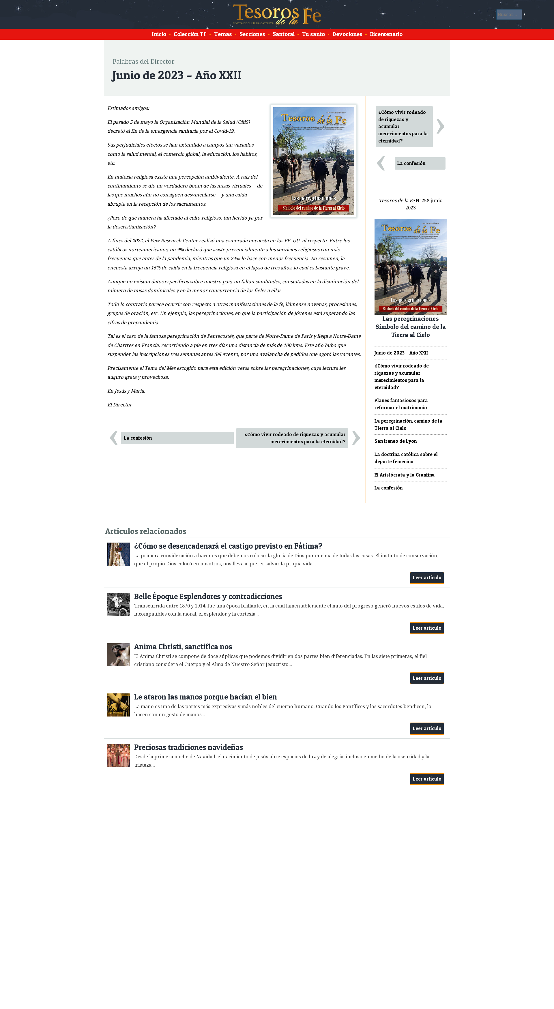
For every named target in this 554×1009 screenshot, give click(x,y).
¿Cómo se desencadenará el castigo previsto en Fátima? (228, 546)
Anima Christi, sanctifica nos (183, 646)
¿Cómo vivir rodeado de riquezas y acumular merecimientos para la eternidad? (295, 438)
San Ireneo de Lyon (396, 441)
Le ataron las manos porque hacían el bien (205, 697)
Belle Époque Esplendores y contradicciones (208, 596)
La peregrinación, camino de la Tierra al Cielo (408, 424)
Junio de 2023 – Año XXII (401, 353)
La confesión (138, 438)
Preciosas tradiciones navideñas (188, 747)
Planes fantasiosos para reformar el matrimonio (401, 403)
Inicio (159, 34)
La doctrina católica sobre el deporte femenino (406, 457)
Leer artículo (427, 577)
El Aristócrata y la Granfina (405, 475)
